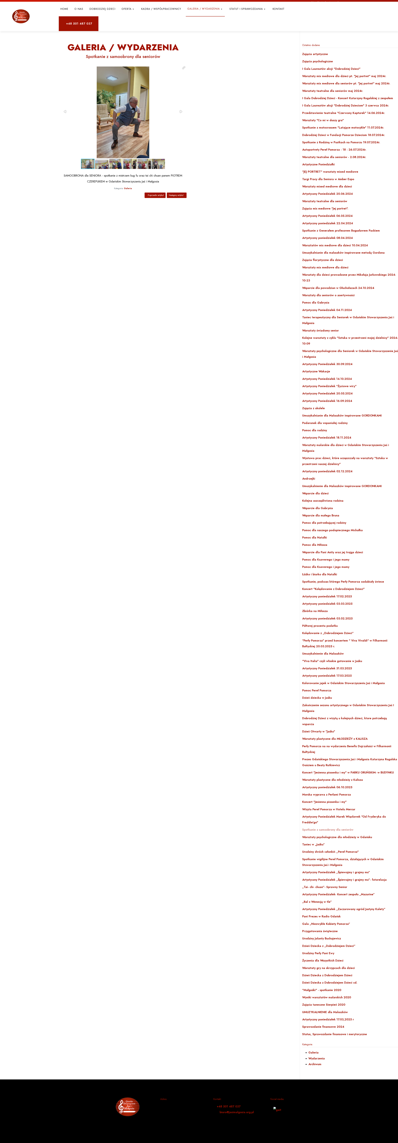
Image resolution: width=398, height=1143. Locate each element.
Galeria (128, 188)
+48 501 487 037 (229, 1106)
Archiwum (314, 1064)
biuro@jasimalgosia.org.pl (237, 1112)
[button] (128, 9)
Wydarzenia (316, 1058)
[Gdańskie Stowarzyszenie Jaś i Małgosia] (20, 16)
